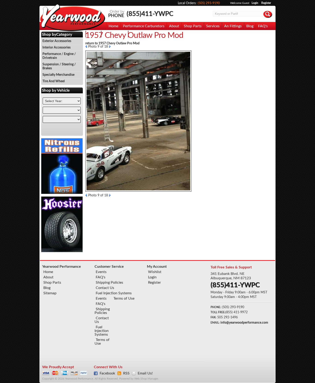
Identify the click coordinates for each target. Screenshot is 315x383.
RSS (126, 373)
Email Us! (145, 373)
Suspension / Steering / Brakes (59, 66)
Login (255, 3)
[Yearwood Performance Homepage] (72, 18)
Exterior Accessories (56, 41)
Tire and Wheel (53, 81)
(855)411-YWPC (150, 14)
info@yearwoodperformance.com (244, 322)
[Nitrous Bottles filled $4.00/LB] (62, 193)
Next (110, 46)
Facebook (107, 373)
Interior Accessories (56, 47)
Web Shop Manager (146, 378)
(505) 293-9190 (209, 3)
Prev (86, 46)
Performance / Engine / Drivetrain (59, 56)
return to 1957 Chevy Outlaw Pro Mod (112, 43)
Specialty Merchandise (58, 74)
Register (266, 3)
